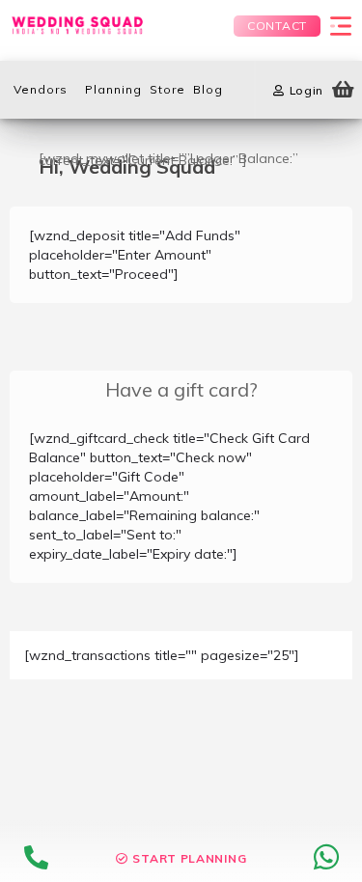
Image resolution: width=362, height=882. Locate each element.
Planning (113, 89)
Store (167, 89)
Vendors (41, 89)
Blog (208, 89)
